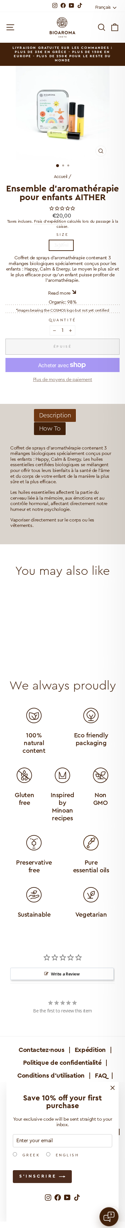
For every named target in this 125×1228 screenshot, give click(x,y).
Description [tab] (55, 415)
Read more (59, 293)
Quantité (62, 320)
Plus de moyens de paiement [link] (62, 379)
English (66, 1155)
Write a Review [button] (65, 974)
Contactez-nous (41, 1050)
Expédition (90, 1050)
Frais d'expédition (50, 221)
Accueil (60, 176)
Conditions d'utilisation (51, 1075)
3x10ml (61, 245)
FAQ (101, 1075)
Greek (30, 1155)
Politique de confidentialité (62, 1063)
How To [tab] (50, 428)
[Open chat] (109, 1216)
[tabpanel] (62, 487)
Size (62, 234)
